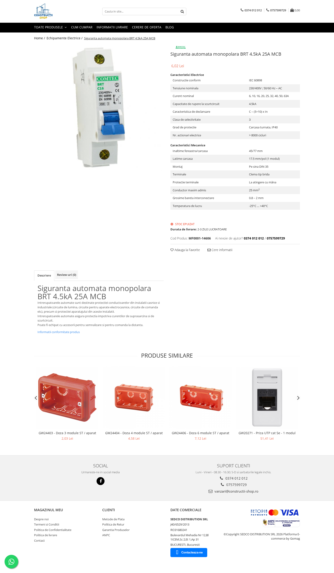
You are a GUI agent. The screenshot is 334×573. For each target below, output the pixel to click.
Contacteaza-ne (192, 552)
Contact (39, 540)
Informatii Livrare (112, 27)
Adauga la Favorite (187, 250)
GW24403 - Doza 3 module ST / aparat (67, 433)
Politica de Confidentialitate (52, 530)
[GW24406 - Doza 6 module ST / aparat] (200, 397)
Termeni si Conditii (46, 524)
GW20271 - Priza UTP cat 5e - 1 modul (267, 433)
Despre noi (41, 519)
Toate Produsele (49, 27)
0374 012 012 (236, 478)
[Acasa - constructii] (57, 11)
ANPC (106, 535)
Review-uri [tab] (66, 275)
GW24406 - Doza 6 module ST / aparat (200, 433)
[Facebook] (101, 481)
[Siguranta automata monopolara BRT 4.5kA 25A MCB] (99, 107)
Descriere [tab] (44, 275)
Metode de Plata (113, 519)
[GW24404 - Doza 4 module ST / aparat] (134, 397)
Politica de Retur (113, 524)
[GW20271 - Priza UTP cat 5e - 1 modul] (267, 397)
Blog (169, 27)
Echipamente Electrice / (65, 38)
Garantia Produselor (116, 530)
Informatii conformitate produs (58, 332)
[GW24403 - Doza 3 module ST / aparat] (67, 397)
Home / (40, 38)
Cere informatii (221, 250)
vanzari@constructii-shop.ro (236, 491)
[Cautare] (182, 11)
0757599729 (236, 484)
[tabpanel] (99, 107)
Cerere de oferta (146, 27)
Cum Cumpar (81, 27)
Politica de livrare (45, 535)
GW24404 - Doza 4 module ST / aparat (134, 433)
